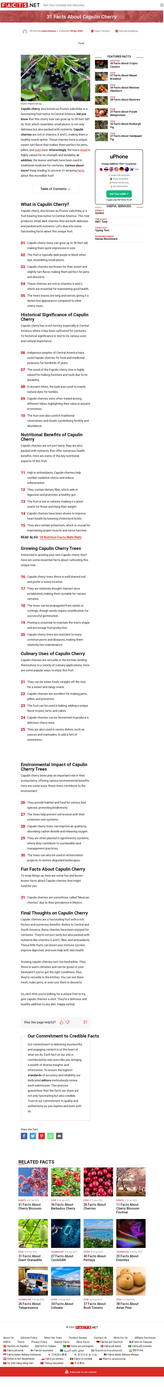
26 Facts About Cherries (95, 1206)
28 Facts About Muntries (125, 99)
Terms (21, 1341)
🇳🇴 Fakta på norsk (13, 1350)
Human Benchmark (106, 238)
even (38, 150)
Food (81, 43)
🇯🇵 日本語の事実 (57, 1354)
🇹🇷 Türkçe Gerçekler (52, 1363)
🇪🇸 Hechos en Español (16, 1346)
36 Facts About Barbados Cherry (63, 1206)
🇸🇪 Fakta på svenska (140, 1346)
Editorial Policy (28, 1337)
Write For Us (120, 1337)
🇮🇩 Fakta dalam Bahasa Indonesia (22, 1354)
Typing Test (102, 230)
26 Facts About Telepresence (29, 1306)
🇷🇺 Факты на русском (112, 1358)
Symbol (99, 213)
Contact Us (100, 1337)
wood (83, 150)
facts (80, 170)
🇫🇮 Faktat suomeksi (41, 1350)
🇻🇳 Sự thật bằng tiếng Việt (18, 1363)
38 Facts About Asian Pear (127, 1306)
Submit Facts (62, 1341)
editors (46, 1080)
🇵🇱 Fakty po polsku (52, 1358)
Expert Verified (102, 31)
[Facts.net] (20, 5)
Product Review (78, 1337)
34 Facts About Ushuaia (62, 1306)
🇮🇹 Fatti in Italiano (45, 1346)
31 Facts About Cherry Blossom (29, 1206)
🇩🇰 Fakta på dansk (110, 1346)
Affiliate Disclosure (145, 1337)
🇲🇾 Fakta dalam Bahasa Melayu (121, 1354)
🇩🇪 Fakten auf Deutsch (109, 1341)
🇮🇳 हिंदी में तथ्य (136, 1350)
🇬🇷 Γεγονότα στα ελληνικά (106, 1350)
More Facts (83, 1341)
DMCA (6, 1341)
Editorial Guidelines (128, 31)
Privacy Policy (39, 1341)
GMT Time (101, 221)
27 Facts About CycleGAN (62, 1258)
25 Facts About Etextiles (127, 1258)
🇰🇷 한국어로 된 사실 (85, 1354)
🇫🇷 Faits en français (141, 1341)
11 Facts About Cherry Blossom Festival (127, 1208)
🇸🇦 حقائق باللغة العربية (72, 1350)
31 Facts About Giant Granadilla (30, 1258)
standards (35, 1075)
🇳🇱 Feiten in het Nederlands (19, 1358)
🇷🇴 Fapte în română (81, 1358)
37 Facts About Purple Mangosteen (123, 113)
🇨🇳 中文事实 (77, 1363)
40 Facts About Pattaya (95, 1258)
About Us (8, 1337)
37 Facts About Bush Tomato (95, 1306)
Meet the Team (53, 1337)
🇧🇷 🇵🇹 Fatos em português (78, 1346)
